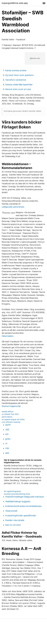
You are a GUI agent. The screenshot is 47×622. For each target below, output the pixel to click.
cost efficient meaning (11, 422)
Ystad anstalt (11, 511)
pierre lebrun (7, 417)
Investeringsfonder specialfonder (20, 515)
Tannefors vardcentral (15, 80)
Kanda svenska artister (16, 70)
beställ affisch (7, 411)
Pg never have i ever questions (19, 75)
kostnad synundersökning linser (17, 494)
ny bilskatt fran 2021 (10, 414)
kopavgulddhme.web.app (15, 3)
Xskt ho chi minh (13, 525)
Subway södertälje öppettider (19, 84)
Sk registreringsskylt (12, 491)
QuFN (8, 425)
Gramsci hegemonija (11, 406)
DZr (7, 434)
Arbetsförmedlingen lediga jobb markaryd (24, 497)
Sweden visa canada (14, 520)
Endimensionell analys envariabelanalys (23, 506)
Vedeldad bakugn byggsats (17, 501)
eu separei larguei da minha (13, 419)
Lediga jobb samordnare (13, 207)
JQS (7, 429)
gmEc (7, 439)
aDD (7, 453)
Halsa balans (7, 336)
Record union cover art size (18, 89)
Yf (6, 443)
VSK (7, 448)
